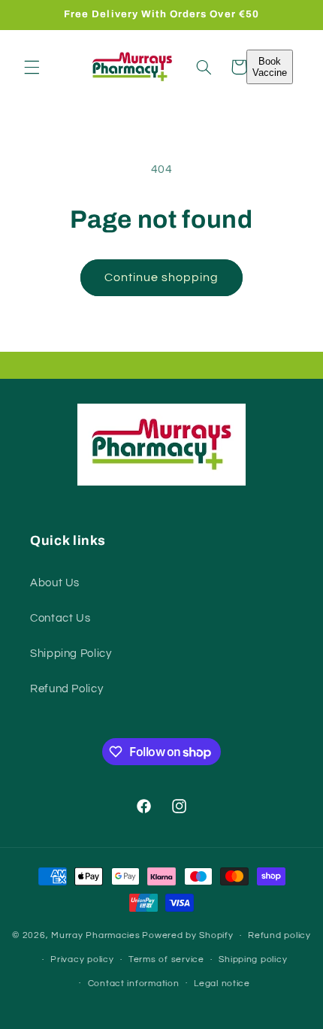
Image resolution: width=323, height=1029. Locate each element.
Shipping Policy (70, 653)
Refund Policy (66, 689)
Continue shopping (161, 277)
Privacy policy (81, 959)
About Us (55, 583)
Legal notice (222, 983)
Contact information (134, 983)
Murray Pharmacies (95, 935)
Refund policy (279, 935)
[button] (31, 67)
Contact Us (60, 618)
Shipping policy (253, 959)
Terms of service (166, 959)
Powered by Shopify (187, 935)
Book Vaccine (269, 67)
